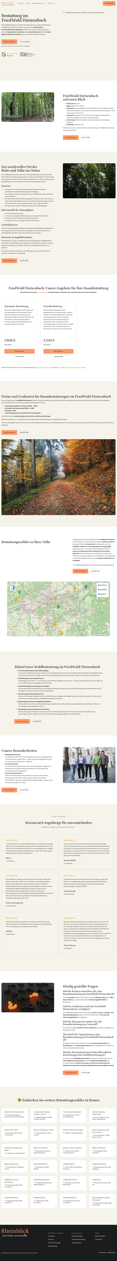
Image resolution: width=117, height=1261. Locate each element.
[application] (58, 609)
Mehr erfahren (19, 351)
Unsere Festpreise (9, 42)
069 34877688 (109, 3)
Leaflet (92, 635)
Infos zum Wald (25, 42)
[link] (13, 588)
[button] (39, 3)
